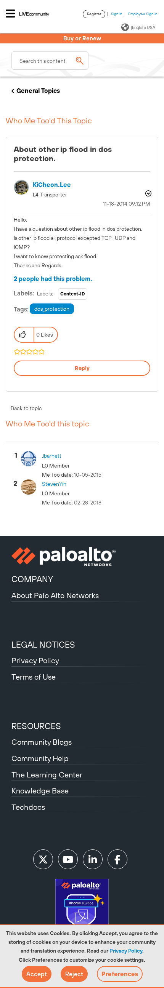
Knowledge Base (40, 790)
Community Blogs (41, 741)
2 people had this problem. (53, 278)
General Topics (38, 90)
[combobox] (49, 60)
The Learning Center (46, 774)
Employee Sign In (143, 14)
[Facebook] (117, 859)
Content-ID (72, 294)
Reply (82, 368)
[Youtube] (68, 859)
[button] (36, 974)
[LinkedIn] (93, 859)
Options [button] (147, 193)
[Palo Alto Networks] (82, 556)
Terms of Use (33, 676)
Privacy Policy (125, 951)
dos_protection (51, 309)
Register (94, 14)
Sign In (116, 14)
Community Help (40, 758)
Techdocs (28, 807)
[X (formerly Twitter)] (43, 859)
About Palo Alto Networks (55, 595)
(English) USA (143, 27)
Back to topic (26, 408)
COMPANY (32, 579)
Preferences (119, 973)
